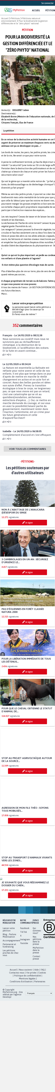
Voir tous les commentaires (27, 451)
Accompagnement (11, 968)
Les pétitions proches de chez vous (10, 980)
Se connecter (47, 3)
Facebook (24, 955)
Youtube (24, 970)
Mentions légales (27, 1006)
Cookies (42, 1000)
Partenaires (39, 1009)
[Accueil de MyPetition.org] (14, 10)
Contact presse (36, 984)
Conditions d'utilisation (21, 1009)
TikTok (23, 959)
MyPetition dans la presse (38, 977)
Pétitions (15, 18)
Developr (7, 1024)
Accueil (36, 10)
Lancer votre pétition (9, 956)
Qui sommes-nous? (37, 958)
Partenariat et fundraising (9, 972)
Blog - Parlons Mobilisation (9, 962)
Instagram (25, 967)
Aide (36, 997)
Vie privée (31, 1000)
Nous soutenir (25, 997)
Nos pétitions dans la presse (37, 968)
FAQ (43, 997)
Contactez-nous (16, 1000)
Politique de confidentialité (27, 1003)
